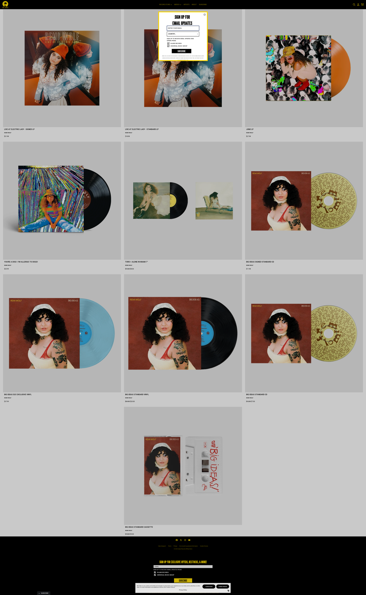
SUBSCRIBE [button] (181, 51)
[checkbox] (183, 43)
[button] (204, 14)
